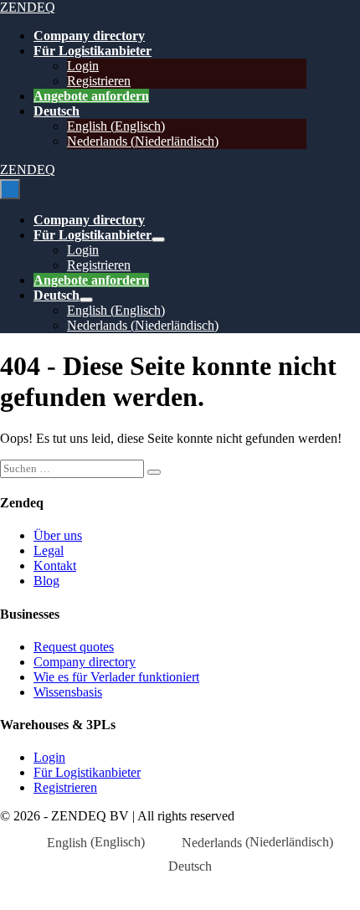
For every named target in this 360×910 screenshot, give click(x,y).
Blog (46, 580)
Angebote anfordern (91, 96)
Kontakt (54, 565)
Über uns (57, 535)
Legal (48, 550)
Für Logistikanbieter (92, 51)
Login (83, 66)
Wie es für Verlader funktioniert (116, 677)
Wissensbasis (67, 692)
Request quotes (73, 647)
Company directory (89, 35)
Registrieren (99, 81)
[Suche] (154, 472)
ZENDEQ (27, 7)
